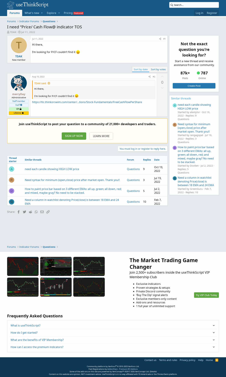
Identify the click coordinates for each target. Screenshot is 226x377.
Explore (51, 13)
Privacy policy (187, 360)
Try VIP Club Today (206, 295)
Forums (15, 13)
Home (209, 360)
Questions (133, 169)
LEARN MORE (101, 136)
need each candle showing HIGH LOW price (52, 169)
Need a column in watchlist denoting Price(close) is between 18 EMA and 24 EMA (196, 181)
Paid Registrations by (113, 369)
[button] (42, 13)
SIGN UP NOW (74, 136)
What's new (32, 13)
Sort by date (141, 69)
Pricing (68, 13)
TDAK (13, 32)
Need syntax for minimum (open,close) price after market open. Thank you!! (72, 180)
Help (200, 360)
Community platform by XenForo (113, 366)
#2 (154, 76)
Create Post (194, 85)
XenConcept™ (118, 371)
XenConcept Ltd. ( (142, 371)
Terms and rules (168, 360)
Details (153, 371)
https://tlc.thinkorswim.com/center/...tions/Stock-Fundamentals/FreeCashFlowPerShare (87, 102)
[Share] (160, 39)
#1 (164, 38)
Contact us (150, 360)
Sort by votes (158, 69)
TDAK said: (40, 83)
